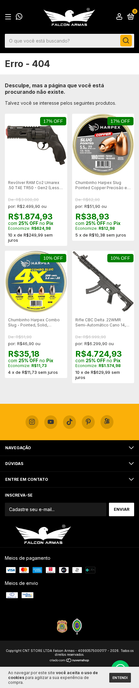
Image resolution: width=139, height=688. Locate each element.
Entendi (120, 678)
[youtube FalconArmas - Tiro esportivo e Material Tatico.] (50, 422)
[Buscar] (126, 40)
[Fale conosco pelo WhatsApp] (19, 17)
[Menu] (9, 17)
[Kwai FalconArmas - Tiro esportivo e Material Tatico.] (107, 422)
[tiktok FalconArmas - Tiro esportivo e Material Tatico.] (69, 422)
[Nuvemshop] (69, 661)
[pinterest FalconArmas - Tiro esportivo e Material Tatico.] (88, 422)
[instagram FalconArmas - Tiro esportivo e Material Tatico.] (32, 422)
